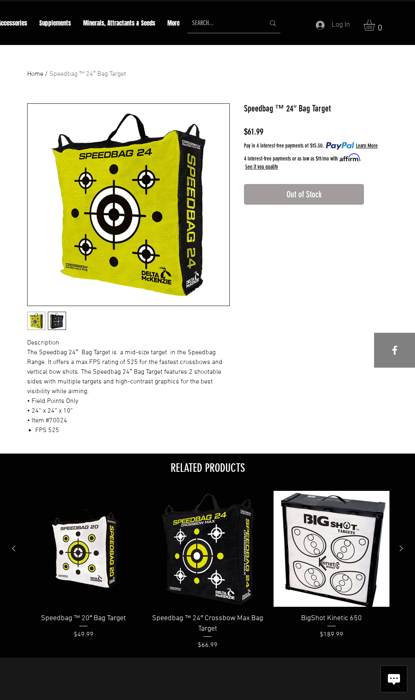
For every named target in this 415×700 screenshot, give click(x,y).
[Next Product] (401, 548)
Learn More (367, 145)
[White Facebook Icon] (395, 350)
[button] (119, 23)
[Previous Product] (14, 548)
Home (35, 74)
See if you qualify (261, 166)
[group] (207, 570)
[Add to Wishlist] (377, 194)
